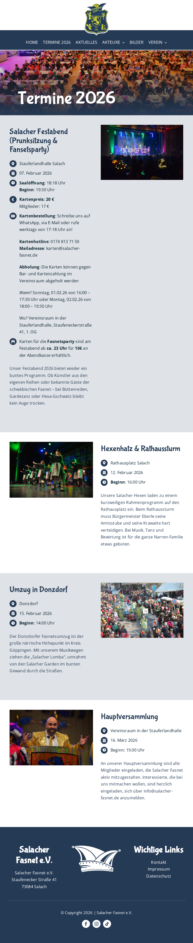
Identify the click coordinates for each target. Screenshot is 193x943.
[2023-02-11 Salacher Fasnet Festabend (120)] (51, 712)
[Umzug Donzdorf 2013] (142, 584)
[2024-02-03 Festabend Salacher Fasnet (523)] (51, 444)
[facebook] (86, 924)
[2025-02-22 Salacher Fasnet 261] (142, 127)
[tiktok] (107, 924)
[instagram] (96, 924)
